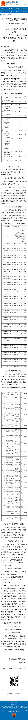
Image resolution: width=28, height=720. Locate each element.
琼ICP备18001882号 (10, 710)
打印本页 (10, 693)
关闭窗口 (18, 693)
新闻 (17, 8)
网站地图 (11, 704)
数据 (17, 11)
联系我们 (15, 704)
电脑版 (16, 702)
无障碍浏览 (25, 1)
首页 (3, 8)
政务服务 (3, 11)
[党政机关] (14, 715)
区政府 (10, 8)
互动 (10, 11)
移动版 (12, 702)
